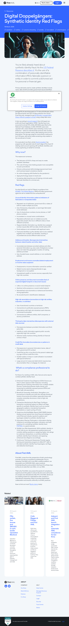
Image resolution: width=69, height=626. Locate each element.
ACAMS (17, 191)
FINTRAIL (20, 426)
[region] (34, 101)
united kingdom (61, 30)
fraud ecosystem (40, 142)
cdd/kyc (18, 30)
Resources (10, 11)
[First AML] (9, 3)
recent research (33, 121)
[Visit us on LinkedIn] (5, 586)
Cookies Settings (27, 106)
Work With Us (25, 591)
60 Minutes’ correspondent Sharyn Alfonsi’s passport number (33, 116)
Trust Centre (39, 604)
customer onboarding (30, 30)
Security (38, 601)
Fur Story (23, 597)
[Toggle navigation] (64, 3)
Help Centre (39, 588)
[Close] (59, 93)
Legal (37, 598)
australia (41, 30)
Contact (38, 595)
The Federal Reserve (27, 191)
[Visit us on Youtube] (9, 586)
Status (38, 607)
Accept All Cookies (40, 106)
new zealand (50, 30)
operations (9, 30)
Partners (23, 594)
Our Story (23, 588)
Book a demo (46, 3)
